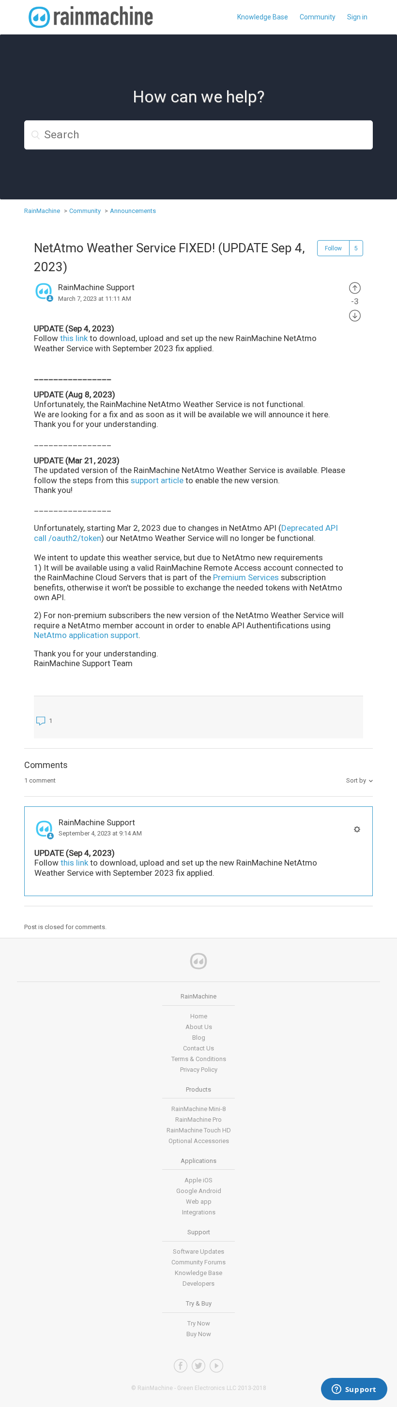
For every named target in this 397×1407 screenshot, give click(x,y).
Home (198, 1016)
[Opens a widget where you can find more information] (354, 1390)
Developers (198, 1283)
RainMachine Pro (198, 1119)
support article (157, 480)
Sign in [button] (357, 17)
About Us (198, 1027)
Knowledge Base (262, 17)
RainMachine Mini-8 (198, 1109)
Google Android (198, 1190)
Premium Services (247, 577)
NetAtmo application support (86, 635)
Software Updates (198, 1251)
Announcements (133, 210)
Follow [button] (333, 248)
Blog (198, 1037)
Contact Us (198, 1048)
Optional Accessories (198, 1141)
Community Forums (198, 1262)
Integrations (198, 1212)
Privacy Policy (198, 1069)
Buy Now (198, 1334)
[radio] (355, 287)
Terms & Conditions (198, 1059)
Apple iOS (198, 1180)
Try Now (198, 1323)
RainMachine (42, 210)
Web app (199, 1201)
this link (74, 338)
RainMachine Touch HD (199, 1130)
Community (318, 17)
